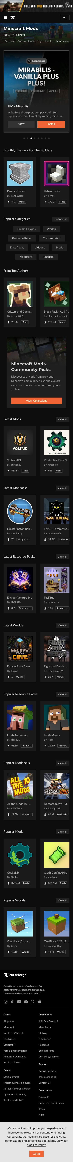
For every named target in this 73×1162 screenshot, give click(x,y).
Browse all (60, 219)
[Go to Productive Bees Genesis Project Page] (56, 451)
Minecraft (9, 1027)
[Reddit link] (39, 1002)
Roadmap (44, 1045)
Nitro (41, 1115)
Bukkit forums (46, 1051)
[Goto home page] (13, 17)
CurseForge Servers (49, 1056)
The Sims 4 (10, 1039)
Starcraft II (9, 1045)
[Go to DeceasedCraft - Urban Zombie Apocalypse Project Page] (56, 795)
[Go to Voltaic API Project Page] (20, 451)
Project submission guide (17, 1083)
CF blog (43, 1033)
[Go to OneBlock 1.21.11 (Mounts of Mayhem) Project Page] (56, 932)
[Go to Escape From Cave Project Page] (20, 657)
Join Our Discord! (48, 1021)
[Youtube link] (19, 1002)
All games (9, 1021)
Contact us (44, 1083)
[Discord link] (26, 1002)
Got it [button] (36, 1153)
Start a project (11, 1077)
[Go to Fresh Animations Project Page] (20, 726)
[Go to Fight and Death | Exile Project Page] (56, 657)
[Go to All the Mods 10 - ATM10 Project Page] (20, 795)
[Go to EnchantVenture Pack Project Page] (20, 588)
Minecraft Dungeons (15, 1056)
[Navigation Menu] (5, 17)
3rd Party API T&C (14, 1100)
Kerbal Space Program (15, 1051)
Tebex (42, 1109)
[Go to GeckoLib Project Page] (20, 863)
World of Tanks (12, 1062)
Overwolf (44, 1097)
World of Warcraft (14, 1033)
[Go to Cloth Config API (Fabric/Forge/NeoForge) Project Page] (56, 863)
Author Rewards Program (17, 1089)
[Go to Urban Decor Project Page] (56, 182)
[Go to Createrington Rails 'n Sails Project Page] (20, 520)
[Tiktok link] (12, 1002)
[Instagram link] (6, 1002)
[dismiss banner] (67, 4)
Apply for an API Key (15, 1094)
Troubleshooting (47, 1077)
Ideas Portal (45, 1027)
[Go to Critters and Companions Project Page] (20, 302)
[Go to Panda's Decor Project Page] (20, 182)
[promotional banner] (36, 6)
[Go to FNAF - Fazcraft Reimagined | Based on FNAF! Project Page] (56, 520)
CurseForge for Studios (51, 1103)
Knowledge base (47, 1071)
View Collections (36, 400)
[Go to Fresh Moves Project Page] (56, 726)
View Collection (36, 124)
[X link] (32, 1002)
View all (62, 419)
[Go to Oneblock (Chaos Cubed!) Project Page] (20, 932)
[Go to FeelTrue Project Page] (56, 588)
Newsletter (44, 1039)
